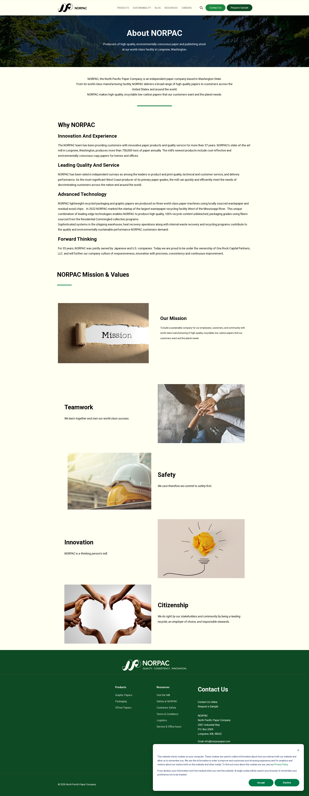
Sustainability (142, 7)
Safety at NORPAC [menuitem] (167, 701)
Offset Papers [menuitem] (123, 707)
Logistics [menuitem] (162, 720)
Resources (171, 7)
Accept (261, 782)
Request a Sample (208, 706)
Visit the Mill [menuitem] (163, 695)
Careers (187, 7)
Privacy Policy (281, 764)
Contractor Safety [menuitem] (166, 707)
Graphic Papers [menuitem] (123, 695)
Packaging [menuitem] (121, 701)
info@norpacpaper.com (217, 741)
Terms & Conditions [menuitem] (167, 714)
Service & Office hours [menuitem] (169, 726)
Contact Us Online (207, 702)
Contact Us (215, 7)
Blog (158, 7)
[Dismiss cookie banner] (298, 751)
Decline (287, 782)
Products (123, 7)
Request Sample (239, 7)
